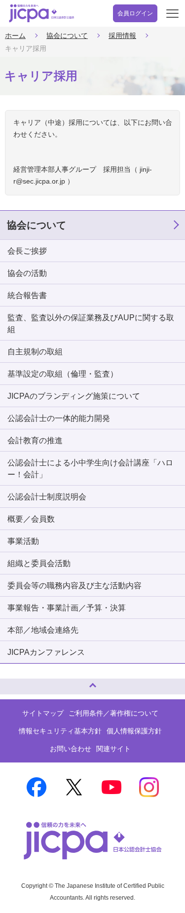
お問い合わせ (70, 749)
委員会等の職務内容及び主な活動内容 (74, 585)
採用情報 (122, 35)
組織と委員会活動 (39, 563)
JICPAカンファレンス (46, 652)
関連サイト (113, 749)
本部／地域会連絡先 (42, 630)
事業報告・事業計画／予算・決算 (66, 608)
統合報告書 (27, 295)
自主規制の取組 (35, 351)
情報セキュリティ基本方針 (60, 731)
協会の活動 (27, 273)
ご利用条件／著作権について (113, 713)
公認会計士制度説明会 (46, 497)
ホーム (15, 35)
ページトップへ (17, 682)
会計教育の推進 (35, 440)
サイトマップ (43, 713)
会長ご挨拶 (27, 251)
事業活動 (23, 541)
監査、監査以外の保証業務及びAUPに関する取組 (90, 323)
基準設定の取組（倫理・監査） (62, 374)
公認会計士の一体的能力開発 (58, 418)
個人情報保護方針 (134, 731)
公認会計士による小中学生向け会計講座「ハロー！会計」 (90, 468)
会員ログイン (135, 13)
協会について (67, 35)
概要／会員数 (31, 519)
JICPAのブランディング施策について (73, 396)
